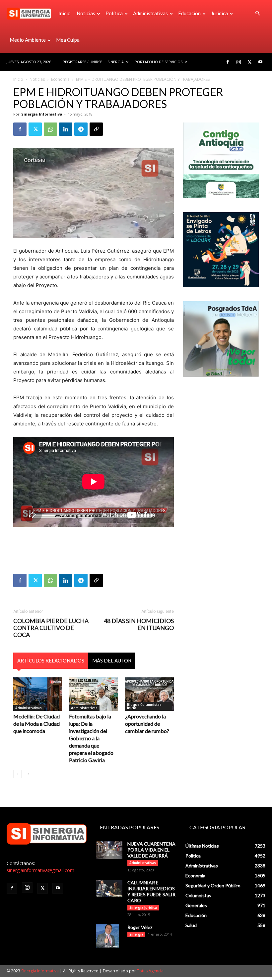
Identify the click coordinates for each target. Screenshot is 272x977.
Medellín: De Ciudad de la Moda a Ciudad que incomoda (36, 723)
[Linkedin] (65, 129)
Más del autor (111, 660)
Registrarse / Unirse (82, 61)
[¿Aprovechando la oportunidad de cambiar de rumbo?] (149, 694)
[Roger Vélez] (109, 936)
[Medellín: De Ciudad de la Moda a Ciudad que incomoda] (37, 694)
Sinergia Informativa (41, 114)
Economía (60, 79)
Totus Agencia (150, 971)
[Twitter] (249, 62)
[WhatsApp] (50, 129)
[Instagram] (238, 62)
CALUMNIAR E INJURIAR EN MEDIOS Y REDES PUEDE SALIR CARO (151, 891)
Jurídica (219, 13)
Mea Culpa (68, 40)
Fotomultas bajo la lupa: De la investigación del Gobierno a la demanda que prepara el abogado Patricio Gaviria (91, 738)
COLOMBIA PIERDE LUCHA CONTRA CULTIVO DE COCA (51, 627)
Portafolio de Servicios (158, 61)
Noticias (86, 13)
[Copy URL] (96, 129)
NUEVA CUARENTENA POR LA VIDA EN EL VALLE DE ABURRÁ (151, 849)
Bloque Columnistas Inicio (144, 706)
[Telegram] (81, 129)
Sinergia (115, 61)
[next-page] (28, 774)
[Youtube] (260, 62)
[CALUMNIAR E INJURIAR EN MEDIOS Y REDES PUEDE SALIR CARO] (109, 888)
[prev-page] (17, 774)
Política (114, 13)
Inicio (64, 13)
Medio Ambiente (28, 40)
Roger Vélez (139, 927)
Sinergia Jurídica (143, 907)
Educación (189, 13)
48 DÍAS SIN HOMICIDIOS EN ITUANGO (139, 624)
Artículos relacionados (50, 660)
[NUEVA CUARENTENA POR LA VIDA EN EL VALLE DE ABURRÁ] (109, 849)
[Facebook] (228, 62)
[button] (257, 13)
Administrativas (150, 13)
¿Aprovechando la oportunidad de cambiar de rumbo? (147, 723)
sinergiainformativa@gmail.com (40, 870)
